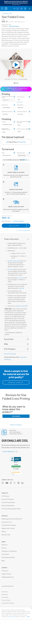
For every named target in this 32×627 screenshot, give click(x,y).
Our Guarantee (5, 597)
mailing (21, 288)
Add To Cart (14, 225)
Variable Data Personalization (6, 129)
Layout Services (7, 522)
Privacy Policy (5, 591)
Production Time (21, 152)
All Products (6, 496)
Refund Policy (5, 594)
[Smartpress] (6, 8)
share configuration (24, 230)
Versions (10, 269)
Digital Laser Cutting (8, 528)
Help (14, 96)
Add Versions (20, 102)
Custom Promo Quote (8, 502)
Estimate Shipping (18, 221)
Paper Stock (5, 104)
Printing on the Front (7, 111)
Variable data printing (14, 261)
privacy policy (12, 616)
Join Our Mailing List (8, 451)
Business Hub (6, 534)
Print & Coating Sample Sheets (11, 509)
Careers (4, 548)
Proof (3, 152)
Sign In (29, 8)
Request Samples (16, 382)
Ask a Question (16, 416)
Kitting (4, 531)
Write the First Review (14, 26)
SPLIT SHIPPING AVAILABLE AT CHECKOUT (14, 160)
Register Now (16, 4)
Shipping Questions (8, 577)
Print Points (5, 554)
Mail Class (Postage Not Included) (23, 122)
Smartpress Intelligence (9, 551)
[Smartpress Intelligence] (17, 8)
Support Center (6, 574)
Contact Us (5, 571)
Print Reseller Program (9, 525)
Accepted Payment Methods (8, 603)
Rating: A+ (16, 461)
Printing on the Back (22, 111)
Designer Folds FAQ (21, 306)
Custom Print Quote (8, 499)
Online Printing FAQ (10, 354)
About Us (4, 545)
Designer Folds (7, 13)
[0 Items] (25, 8)
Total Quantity (20, 96)
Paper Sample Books (8, 505)
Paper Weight (20, 104)
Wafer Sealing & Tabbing (23, 129)
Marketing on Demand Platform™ (12, 519)
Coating (4, 121)
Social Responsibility (8, 557)
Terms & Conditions (6, 600)
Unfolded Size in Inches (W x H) (7, 97)
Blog (3, 560)
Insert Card (20, 278)
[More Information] (29, 96)
